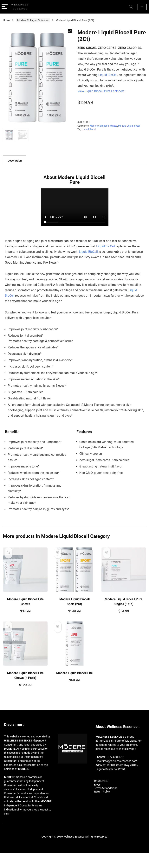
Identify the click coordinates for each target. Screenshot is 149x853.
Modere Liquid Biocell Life (74, 673)
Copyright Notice (74, 843)
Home (6, 20)
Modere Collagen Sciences (33, 20)
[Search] (131, 7)
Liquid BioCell (107, 75)
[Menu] (4, 7)
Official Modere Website (142, 7)
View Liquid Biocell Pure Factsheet (100, 91)
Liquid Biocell (89, 129)
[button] (70, 31)
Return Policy (102, 791)
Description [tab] (15, 160)
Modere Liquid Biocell (129, 125)
